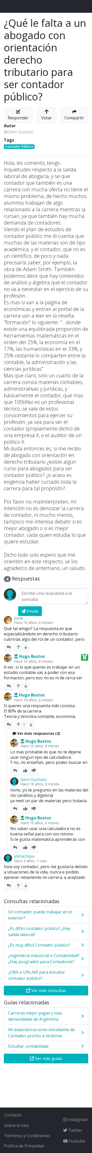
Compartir (74, 118)
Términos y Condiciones (27, 1135)
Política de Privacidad (24, 1146)
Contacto (13, 1115)
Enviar (32, 611)
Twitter (74, 1130)
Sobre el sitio (16, 1125)
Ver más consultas (48, 990)
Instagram (77, 1119)
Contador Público (19, 146)
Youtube (76, 1141)
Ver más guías (48, 1058)
